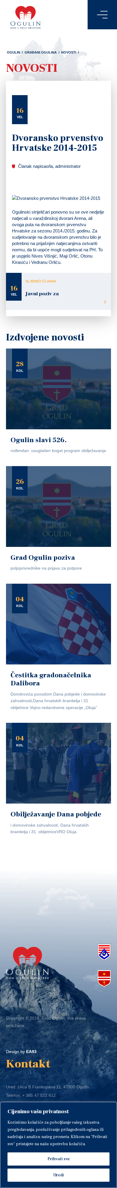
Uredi (58, 1175)
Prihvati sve (58, 1159)
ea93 (31, 1051)
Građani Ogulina (41, 52)
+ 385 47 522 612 (39, 1095)
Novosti (68, 52)
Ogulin (13, 52)
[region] (58, 1145)
